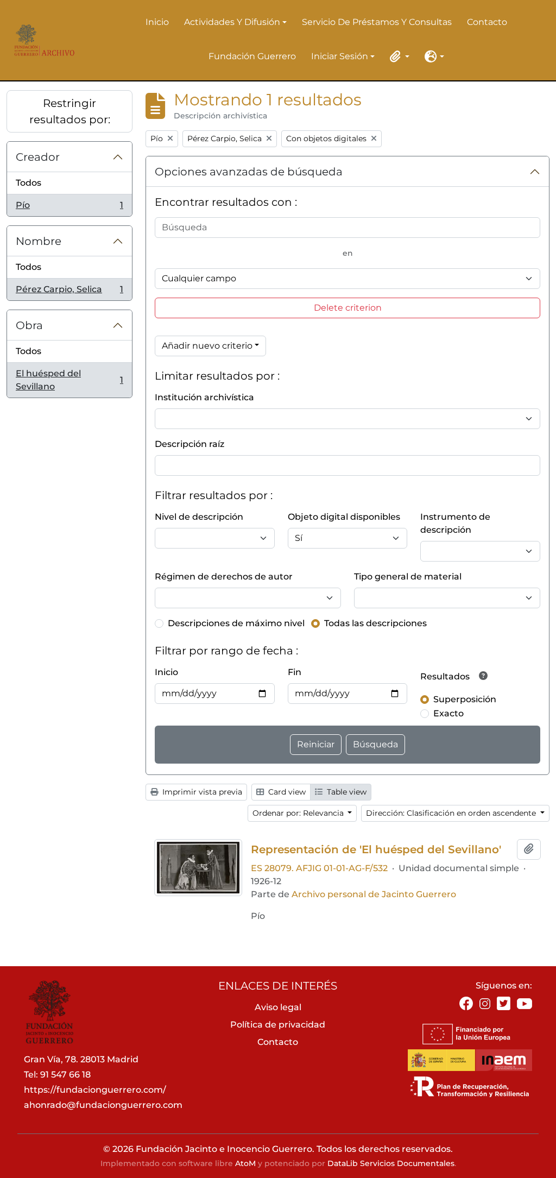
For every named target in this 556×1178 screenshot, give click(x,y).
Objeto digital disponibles (344, 517)
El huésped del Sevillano (69, 380)
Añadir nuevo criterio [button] (207, 346)
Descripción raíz (189, 444)
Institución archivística (204, 397)
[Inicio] (42, 40)
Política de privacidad (277, 1024)
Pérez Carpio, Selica (69, 292)
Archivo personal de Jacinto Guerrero (374, 894)
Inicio (157, 22)
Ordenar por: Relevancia (299, 813)
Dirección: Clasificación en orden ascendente (452, 813)
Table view (346, 792)
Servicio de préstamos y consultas (377, 22)
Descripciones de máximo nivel (236, 623)
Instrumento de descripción (455, 523)
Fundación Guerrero (252, 56)
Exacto (448, 713)
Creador (38, 156)
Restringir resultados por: (69, 111)
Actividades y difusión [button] (232, 23)
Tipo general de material (408, 576)
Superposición (464, 699)
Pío (69, 208)
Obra (29, 325)
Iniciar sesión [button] (339, 57)
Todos (28, 183)
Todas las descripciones (375, 623)
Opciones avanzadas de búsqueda (249, 171)
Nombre (38, 241)
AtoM (245, 1163)
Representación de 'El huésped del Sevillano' (376, 849)
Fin (294, 672)
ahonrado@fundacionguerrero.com (103, 1105)
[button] (397, 56)
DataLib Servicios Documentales (390, 1163)
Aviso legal (278, 1007)
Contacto (487, 22)
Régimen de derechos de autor (224, 576)
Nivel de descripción (199, 517)
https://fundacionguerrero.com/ (95, 1090)
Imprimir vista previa (201, 792)
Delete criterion (348, 308)
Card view (286, 792)
